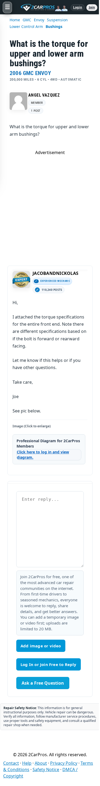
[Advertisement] (50, 205)
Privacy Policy (63, 763)
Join (92, 7)
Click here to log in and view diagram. (43, 454)
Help (26, 763)
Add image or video (41, 645)
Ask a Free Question (43, 683)
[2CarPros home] (41, 7)
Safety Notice (46, 769)
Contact (11, 763)
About (41, 763)
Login (77, 7)
